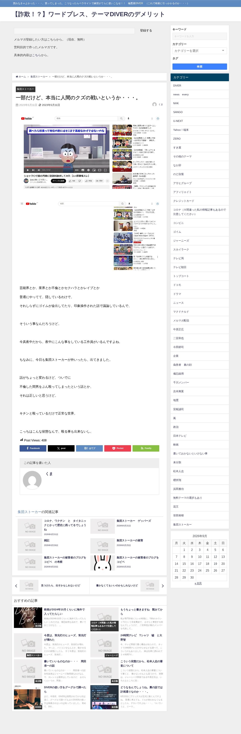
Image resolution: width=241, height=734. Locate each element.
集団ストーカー (25, 89)
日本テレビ (179, 435)
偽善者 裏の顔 (182, 364)
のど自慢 (178, 174)
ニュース (178, 302)
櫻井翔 (177, 480)
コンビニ (178, 223)
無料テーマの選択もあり (187, 497)
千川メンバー (181, 382)
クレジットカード (183, 201)
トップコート (181, 276)
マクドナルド (181, 311)
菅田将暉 (178, 515)
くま (161, 104)
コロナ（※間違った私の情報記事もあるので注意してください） (199, 211)
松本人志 (178, 471)
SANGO (178, 112)
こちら (36, 55)
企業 (175, 356)
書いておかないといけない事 (190, 453)
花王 (175, 506)
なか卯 (177, 165)
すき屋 (177, 147)
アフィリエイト (182, 192)
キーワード (179, 29)
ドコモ (177, 285)
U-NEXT (178, 121)
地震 (175, 400)
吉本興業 (178, 391)
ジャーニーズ (181, 240)
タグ (175, 58)
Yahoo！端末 (181, 129)
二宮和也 (178, 338)
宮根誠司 (178, 409)
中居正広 (178, 329)
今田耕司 (178, 347)
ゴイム (177, 231)
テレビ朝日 (179, 267)
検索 (200, 66)
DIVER (177, 85)
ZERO (177, 138)
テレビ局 (178, 258)
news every (181, 94)
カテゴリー (179, 44)
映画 (175, 444)
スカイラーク (181, 249)
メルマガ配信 (181, 320)
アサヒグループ (182, 183)
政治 (175, 427)
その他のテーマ (182, 156)
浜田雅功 (178, 489)
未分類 (177, 462)
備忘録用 (178, 373)
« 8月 (198, 583)
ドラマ (177, 294)
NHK (176, 103)
